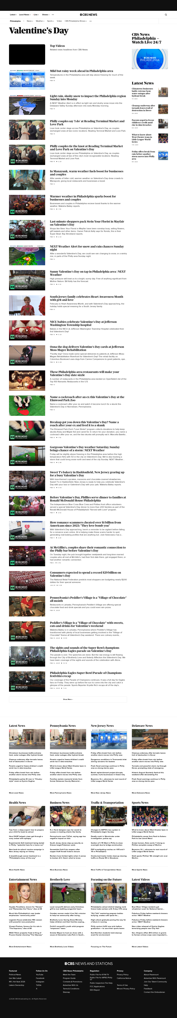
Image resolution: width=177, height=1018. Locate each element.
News (29, 21)
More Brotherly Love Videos (62, 947)
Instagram (40, 982)
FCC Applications (97, 986)
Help (146, 985)
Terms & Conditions (71, 989)
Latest (13, 15)
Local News (24, 15)
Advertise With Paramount (155, 978)
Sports (50, 21)
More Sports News (140, 870)
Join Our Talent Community (155, 982)
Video (59, 21)
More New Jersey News (101, 793)
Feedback (148, 989)
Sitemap (66, 992)
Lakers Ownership (16, 985)
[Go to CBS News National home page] (88, 14)
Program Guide (69, 978)
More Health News (17, 870)
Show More (67, 699)
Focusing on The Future (101, 947)
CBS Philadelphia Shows (75, 21)
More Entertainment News (20, 947)
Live (36, 14)
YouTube (39, 975)
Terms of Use (122, 985)
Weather (39, 21)
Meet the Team (69, 975)
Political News (15, 975)
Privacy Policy (122, 975)
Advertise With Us (70, 985)
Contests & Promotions (72, 982)
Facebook (40, 978)
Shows (45, 15)
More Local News (16, 793)
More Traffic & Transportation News (106, 870)
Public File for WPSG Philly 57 (101, 979)
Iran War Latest (15, 978)
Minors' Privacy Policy (126, 989)
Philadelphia (15, 21)
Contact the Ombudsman (154, 992)
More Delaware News (141, 793)
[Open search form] (166, 15)
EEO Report (95, 990)
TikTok (38, 985)
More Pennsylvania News (61, 793)
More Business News (59, 870)
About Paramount (151, 975)
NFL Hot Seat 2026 (17, 982)
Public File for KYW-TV (99, 975)
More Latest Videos (140, 947)
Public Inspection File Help (101, 983)
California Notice (124, 978)
